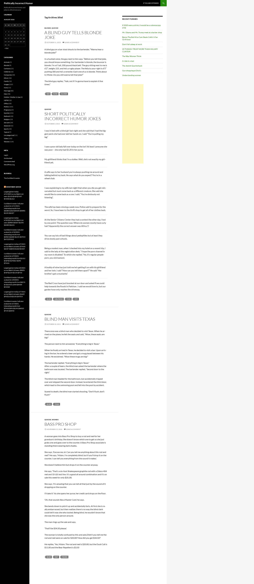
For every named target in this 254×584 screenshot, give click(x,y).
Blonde (47, 28)
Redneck (7, 116)
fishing (64, 557)
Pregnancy (7, 110)
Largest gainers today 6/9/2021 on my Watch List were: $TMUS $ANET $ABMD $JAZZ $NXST (14, 246)
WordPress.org (9, 165)
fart (56, 557)
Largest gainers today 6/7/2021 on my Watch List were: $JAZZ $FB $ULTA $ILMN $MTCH (14, 294)
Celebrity (7, 72)
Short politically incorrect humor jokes (72, 116)
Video (6, 138)
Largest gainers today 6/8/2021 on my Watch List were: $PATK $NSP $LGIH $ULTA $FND (14, 270)
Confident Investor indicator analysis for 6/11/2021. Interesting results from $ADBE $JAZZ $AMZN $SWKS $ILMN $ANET (14, 208)
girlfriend (59, 299)
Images (6, 84)
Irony (6, 88)
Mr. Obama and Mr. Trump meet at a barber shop (142, 32)
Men (5, 94)
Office (6, 103)
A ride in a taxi (128, 61)
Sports (6, 129)
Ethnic (6, 78)
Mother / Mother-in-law (12, 97)
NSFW (6, 100)
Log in (6, 155)
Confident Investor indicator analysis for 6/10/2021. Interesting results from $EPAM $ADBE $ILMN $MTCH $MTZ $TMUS (14, 234)
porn (69, 299)
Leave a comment (72, 42)
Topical (6, 132)
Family (6, 81)
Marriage (7, 91)
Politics (6, 107)
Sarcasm (7, 123)
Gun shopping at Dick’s (131, 70)
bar (48, 94)
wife (76, 299)
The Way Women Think (131, 56)
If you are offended (151, 3)
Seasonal (7, 126)
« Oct (6, 48)
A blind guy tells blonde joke (73, 35)
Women (55, 420)
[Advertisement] (132, 124)
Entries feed (8, 158)
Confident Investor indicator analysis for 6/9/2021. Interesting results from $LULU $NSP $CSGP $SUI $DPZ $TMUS (14, 258)
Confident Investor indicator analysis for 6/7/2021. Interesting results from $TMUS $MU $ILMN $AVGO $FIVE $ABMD (14, 306)
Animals (7, 62)
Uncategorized (9, 135)
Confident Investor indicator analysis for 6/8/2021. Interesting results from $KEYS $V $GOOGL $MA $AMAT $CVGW (14, 282)
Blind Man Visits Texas (69, 319)
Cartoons (7, 69)
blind (55, 94)
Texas (57, 404)
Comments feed (9, 161)
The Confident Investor (12, 178)
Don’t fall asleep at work (132, 44)
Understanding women (131, 75)
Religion (7, 119)
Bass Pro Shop (60, 424)
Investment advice (13, 187)
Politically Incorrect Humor (18, 3)
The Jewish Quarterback (132, 66)
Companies (8, 75)
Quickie (55, 28)
